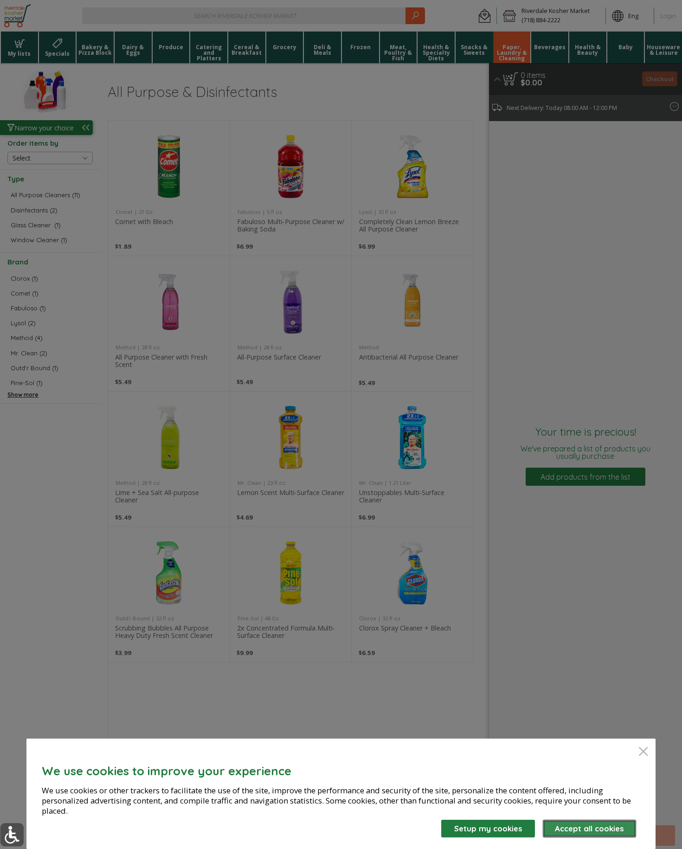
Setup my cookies (488, 828)
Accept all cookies (589, 828)
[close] (643, 752)
